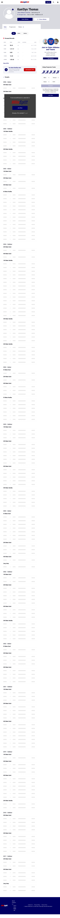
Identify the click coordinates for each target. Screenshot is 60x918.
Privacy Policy (37, 904)
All (13, 33)
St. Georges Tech (21, 14)
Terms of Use (44, 904)
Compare (50, 86)
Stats (5, 27)
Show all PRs (6, 63)
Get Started (50, 58)
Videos (21, 27)
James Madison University (23, 12)
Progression (12, 27)
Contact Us (30, 904)
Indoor (18, 33)
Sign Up (48, 2)
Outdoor (25, 33)
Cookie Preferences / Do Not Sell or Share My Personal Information (38, 906)
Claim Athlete (25, 19)
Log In (26, 113)
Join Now (50, 95)
